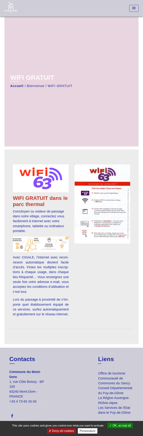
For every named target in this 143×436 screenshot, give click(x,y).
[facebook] (13, 416)
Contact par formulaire (27, 406)
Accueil (16, 86)
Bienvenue (35, 86)
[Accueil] (18, 8)
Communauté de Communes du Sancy (114, 381)
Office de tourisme (111, 373)
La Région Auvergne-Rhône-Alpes (114, 400)
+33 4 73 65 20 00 (22, 401)
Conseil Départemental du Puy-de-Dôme (115, 390)
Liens (106, 359)
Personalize (88, 430)
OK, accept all (121, 425)
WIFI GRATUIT (60, 86)
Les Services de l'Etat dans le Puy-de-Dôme (114, 410)
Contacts (22, 359)
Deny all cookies (62, 430)
